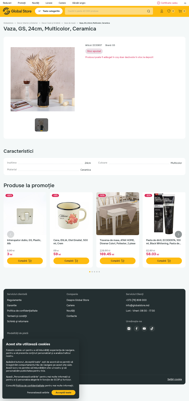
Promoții (22, 3)
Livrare (49, 3)
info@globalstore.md (137, 305)
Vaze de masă (69, 23)
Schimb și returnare (17, 321)
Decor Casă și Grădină (51, 23)
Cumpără (22, 260)
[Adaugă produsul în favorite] (41, 197)
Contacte (72, 316)
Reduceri (7, 3)
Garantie (12, 305)
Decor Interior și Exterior (27, 23)
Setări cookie (174, 379)
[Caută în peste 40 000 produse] (148, 11)
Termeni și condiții (17, 316)
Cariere (62, 3)
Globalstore (8, 23)
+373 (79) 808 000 (136, 300)
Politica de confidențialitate (30, 385)
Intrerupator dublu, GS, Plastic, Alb (24, 242)
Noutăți (35, 3)
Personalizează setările (38, 392)
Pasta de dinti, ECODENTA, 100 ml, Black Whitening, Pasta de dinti (163, 242)
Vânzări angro (78, 3)
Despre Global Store (78, 300)
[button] (178, 234)
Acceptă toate (63, 392)
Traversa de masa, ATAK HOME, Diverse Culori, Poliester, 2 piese (117, 242)
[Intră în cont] (162, 11)
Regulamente (14, 300)
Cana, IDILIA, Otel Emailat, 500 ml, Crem (70, 242)
